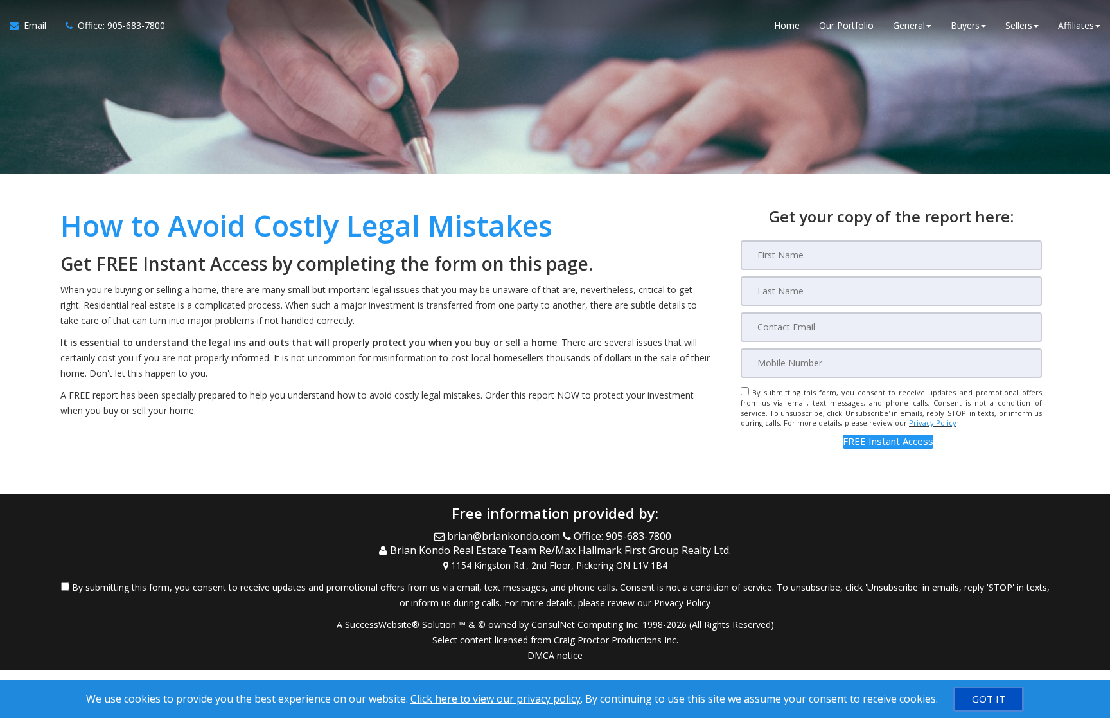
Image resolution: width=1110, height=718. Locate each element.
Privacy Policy (932, 422)
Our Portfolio (846, 25)
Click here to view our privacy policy (495, 699)
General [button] (909, 25)
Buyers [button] (965, 25)
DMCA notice (555, 655)
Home (787, 25)
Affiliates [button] (1076, 25)
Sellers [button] (1018, 25)
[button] (888, 441)
